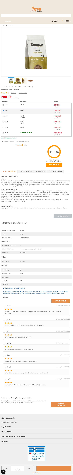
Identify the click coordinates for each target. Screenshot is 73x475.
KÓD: (14, 89)
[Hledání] (70, 15)
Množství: (18, 470)
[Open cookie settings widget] (3, 472)
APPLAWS (9, 89)
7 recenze (13, 93)
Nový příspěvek (62, 216)
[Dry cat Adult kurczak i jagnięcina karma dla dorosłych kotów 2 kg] (36, 52)
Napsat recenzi (23, 93)
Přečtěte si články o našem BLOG (9, 422)
